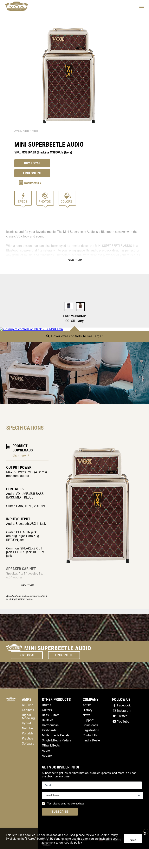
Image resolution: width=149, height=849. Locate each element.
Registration (91, 730)
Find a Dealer (92, 740)
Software (28, 743)
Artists (87, 705)
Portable (27, 733)
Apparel (47, 755)
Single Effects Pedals (56, 740)
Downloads (90, 725)
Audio (35, 130)
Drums (46, 705)
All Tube (27, 705)
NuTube (27, 728)
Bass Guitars (50, 715)
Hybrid (26, 723)
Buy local (32, 163)
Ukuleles (47, 720)
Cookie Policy (109, 835)
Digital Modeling (28, 716)
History (87, 710)
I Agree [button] (133, 839)
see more (27, 584)
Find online (32, 173)
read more (74, 259)
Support (88, 720)
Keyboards (49, 730)
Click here (19, 455)
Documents (31, 182)
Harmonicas (50, 725)
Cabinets (28, 710)
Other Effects (51, 745)
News (86, 715)
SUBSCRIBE (60, 812)
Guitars (47, 710)
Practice (27, 738)
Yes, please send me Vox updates (65, 803)
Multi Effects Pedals (55, 735)
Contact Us (90, 735)
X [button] (145, 832)
